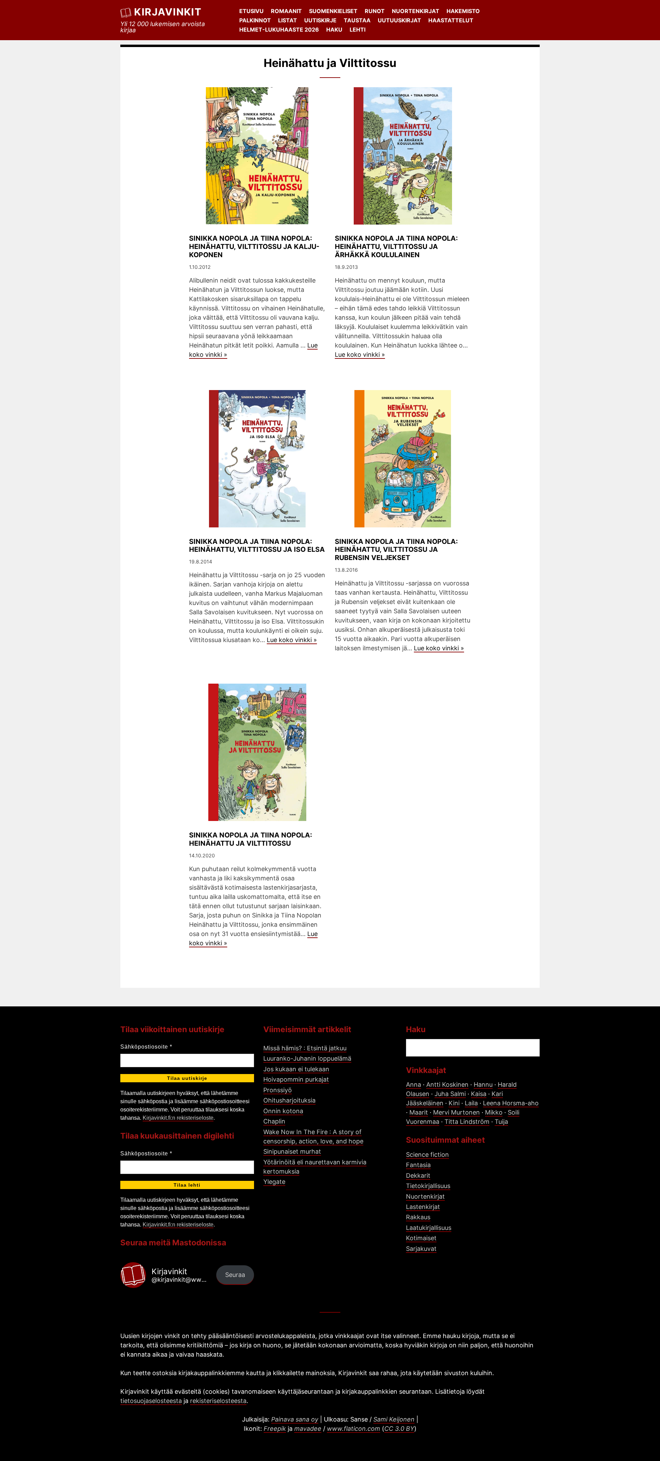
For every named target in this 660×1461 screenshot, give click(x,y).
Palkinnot (255, 20)
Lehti (357, 29)
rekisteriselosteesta (218, 1400)
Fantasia (418, 1164)
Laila (471, 1103)
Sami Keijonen (394, 1419)
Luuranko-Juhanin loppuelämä (307, 1058)
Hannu (483, 1084)
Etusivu (251, 11)
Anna (413, 1084)
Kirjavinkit (167, 12)
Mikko (494, 1112)
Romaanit (286, 11)
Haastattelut (450, 20)
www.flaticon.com (353, 1428)
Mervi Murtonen (456, 1112)
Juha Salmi (450, 1093)
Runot (375, 11)
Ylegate (274, 1181)
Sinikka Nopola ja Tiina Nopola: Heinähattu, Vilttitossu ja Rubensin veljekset (396, 549)
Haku (334, 29)
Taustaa (357, 20)
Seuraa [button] (235, 1274)
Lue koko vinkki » (360, 354)
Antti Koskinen (447, 1084)
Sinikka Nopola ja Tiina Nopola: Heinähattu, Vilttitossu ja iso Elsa (257, 545)
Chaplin (274, 1121)
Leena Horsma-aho (511, 1103)
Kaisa (478, 1093)
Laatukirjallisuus (428, 1227)
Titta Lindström (467, 1121)
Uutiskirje (320, 20)
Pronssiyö (277, 1090)
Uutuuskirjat (399, 20)
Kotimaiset (421, 1238)
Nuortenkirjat (415, 11)
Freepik (275, 1428)
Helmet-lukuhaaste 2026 (279, 29)
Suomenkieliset (333, 11)
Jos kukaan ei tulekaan (296, 1069)
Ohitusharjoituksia (289, 1100)
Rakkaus (418, 1217)
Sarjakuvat (421, 1248)
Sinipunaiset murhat (292, 1151)
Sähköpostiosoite (146, 1047)
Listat (287, 20)
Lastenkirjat (423, 1206)
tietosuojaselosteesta (151, 1400)
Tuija (501, 1121)
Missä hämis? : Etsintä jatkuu (304, 1048)
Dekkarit (418, 1175)
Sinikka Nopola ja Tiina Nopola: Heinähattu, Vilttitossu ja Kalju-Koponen (254, 246)
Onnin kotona (283, 1111)
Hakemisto (463, 11)
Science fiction (427, 1154)
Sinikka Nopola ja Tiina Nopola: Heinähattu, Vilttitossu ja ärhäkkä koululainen (396, 246)
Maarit (418, 1112)
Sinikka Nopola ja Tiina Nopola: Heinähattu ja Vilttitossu (250, 839)
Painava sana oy (294, 1419)
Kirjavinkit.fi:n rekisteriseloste (178, 1118)
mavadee (307, 1428)
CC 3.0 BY (399, 1428)
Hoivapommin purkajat (296, 1079)
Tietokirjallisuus (428, 1185)
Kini (454, 1103)
